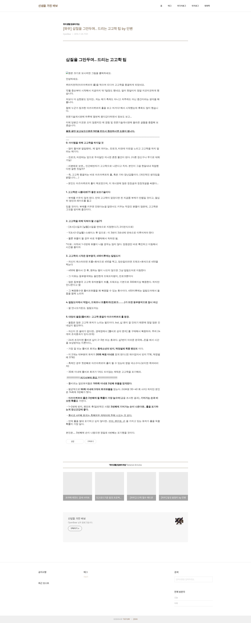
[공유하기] (77, 441)
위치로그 (195, 6)
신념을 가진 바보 (48, 6)
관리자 (135, 619)
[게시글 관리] (80, 441)
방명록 (207, 6)
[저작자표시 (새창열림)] (97, 441)
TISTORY (126, 619)
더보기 (86, 577)
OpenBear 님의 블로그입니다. (80, 522)
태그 (169, 6)
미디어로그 (181, 6)
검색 (210, 579)
